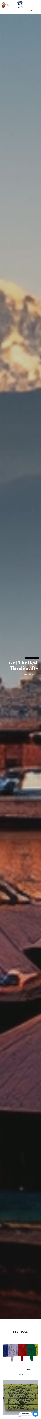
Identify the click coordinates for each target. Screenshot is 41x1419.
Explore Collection (29, 674)
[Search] (31, 11)
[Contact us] (35, 1414)
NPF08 (20, 1417)
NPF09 (20, 1374)
